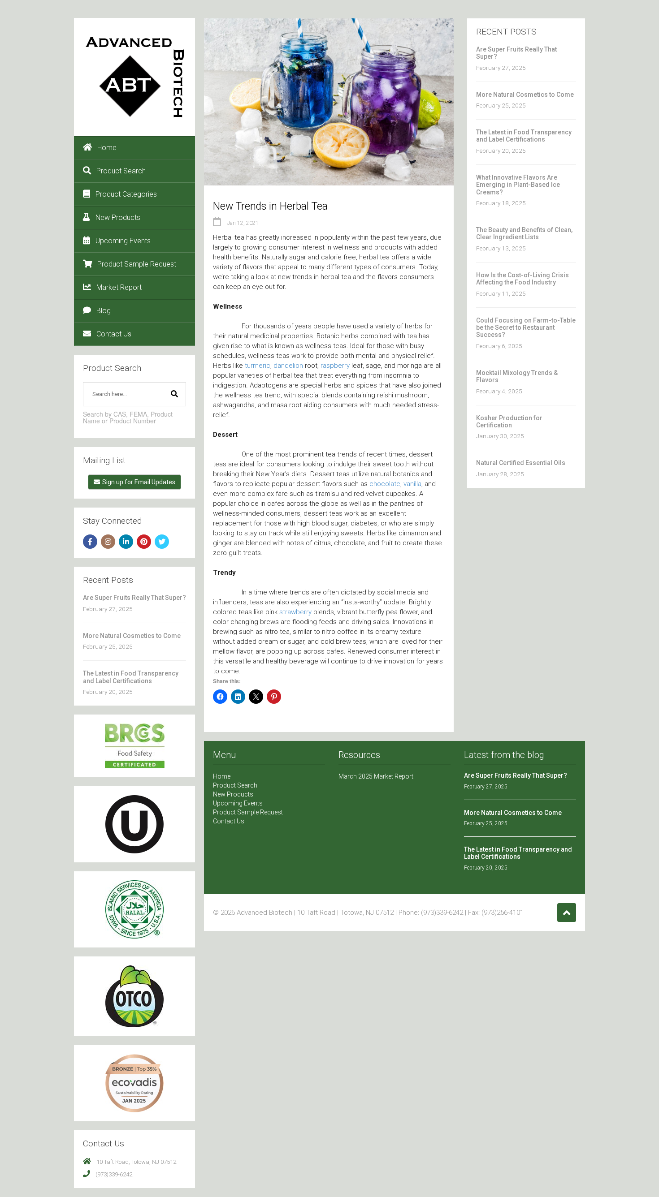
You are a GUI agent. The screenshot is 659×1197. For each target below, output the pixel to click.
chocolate (384, 484)
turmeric (257, 366)
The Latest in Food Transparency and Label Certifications (130, 677)
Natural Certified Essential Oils (520, 462)
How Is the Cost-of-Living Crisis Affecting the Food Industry (522, 278)
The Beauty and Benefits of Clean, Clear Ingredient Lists (524, 233)
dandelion (288, 366)
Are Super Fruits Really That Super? (134, 597)
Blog (103, 310)
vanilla (412, 484)
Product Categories (126, 194)
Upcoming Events (123, 241)
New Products (117, 217)
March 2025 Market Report (375, 776)
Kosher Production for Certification (509, 421)
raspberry (335, 366)
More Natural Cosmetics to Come (132, 635)
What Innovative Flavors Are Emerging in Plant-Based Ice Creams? (518, 185)
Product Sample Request (136, 264)
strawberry (295, 612)
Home (107, 147)
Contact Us (113, 334)
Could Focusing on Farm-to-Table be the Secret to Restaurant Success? (526, 328)
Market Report (119, 287)
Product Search (121, 171)
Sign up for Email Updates (138, 482)
